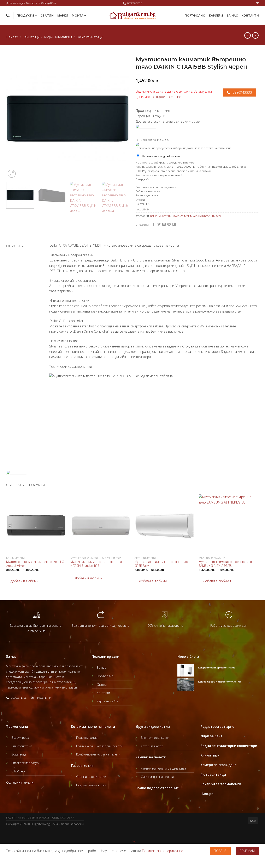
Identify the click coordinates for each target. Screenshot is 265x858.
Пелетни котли (87, 738)
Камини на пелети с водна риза (163, 768)
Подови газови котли (91, 785)
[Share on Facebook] (153, 224)
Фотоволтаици (213, 774)
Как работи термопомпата (216, 667)
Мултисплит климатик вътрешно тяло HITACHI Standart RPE (97, 564)
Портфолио (195, 15)
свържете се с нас (167, 96)
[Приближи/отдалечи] (16, 833)
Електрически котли (155, 738)
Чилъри (206, 793)
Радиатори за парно (217, 726)
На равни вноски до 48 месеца (161, 156)
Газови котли (82, 765)
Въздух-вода (20, 738)
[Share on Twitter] (159, 224)
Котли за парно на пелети (93, 726)
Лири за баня (211, 736)
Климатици (31, 37)
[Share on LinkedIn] (174, 224)
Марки (62, 15)
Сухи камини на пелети (157, 777)
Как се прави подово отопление (220, 681)
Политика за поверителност (27, 817)
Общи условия (63, 817)
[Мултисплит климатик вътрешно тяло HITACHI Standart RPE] (100, 524)
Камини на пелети (151, 757)
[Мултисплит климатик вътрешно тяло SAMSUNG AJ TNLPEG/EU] (229, 524)
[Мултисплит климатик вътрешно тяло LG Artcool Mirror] (36, 524)
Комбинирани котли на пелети (98, 754)
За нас (232, 15)
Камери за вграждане (218, 765)
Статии (47, 15)
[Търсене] (8, 15)
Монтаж (79, 15)
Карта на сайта (107, 701)
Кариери (216, 15)
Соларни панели (20, 782)
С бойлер (18, 771)
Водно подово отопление (157, 788)
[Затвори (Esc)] (4, 833)
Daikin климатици (89, 37)
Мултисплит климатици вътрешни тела (197, 216)
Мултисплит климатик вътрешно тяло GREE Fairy (161, 564)
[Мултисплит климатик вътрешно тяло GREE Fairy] (165, 524)
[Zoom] (12, 174)
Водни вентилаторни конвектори (228, 745)
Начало (12, 37)
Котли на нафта (152, 746)
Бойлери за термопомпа (221, 784)
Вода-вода (18, 754)
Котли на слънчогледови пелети (99, 746)
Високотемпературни (26, 763)
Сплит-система (21, 746)
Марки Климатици (58, 37)
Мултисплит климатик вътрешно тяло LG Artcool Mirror (35, 564)
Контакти (250, 15)
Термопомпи (17, 726)
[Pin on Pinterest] (169, 224)
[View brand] (146, 126)
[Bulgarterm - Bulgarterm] (133, 15)
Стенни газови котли (91, 777)
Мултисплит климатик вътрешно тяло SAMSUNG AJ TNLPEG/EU (225, 564)
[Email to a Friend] (164, 224)
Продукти (25, 15)
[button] (22, 581)
